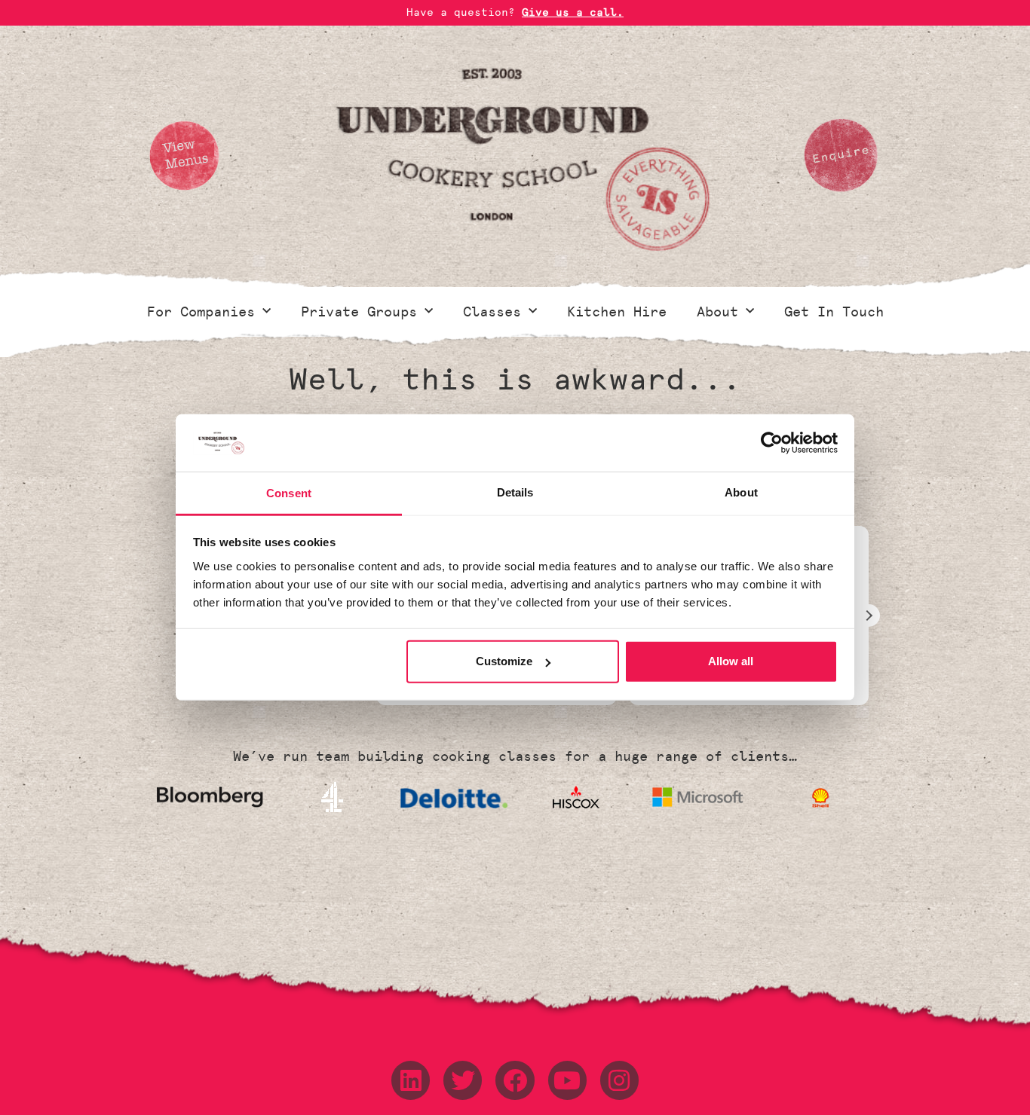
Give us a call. (573, 12)
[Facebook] (514, 1080)
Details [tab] (515, 493)
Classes (492, 312)
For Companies (201, 312)
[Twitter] (462, 1080)
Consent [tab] (288, 493)
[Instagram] (619, 1080)
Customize (504, 661)
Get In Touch (834, 312)
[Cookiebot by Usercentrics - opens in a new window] (772, 443)
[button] (868, 615)
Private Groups (359, 312)
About (717, 312)
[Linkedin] (410, 1080)
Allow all (730, 661)
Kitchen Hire (617, 312)
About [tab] (741, 493)
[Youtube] (567, 1080)
